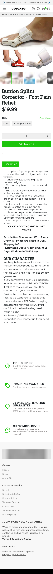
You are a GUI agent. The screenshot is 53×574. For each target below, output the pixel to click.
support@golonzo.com (14, 554)
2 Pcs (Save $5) (22, 123)
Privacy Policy (9, 498)
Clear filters (45, 118)
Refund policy (9, 515)
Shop (5, 474)
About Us (7, 478)
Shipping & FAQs (11, 494)
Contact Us (8, 506)
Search (5, 490)
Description (10, 164)
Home (4, 14)
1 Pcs (6, 123)
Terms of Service (10, 502)
